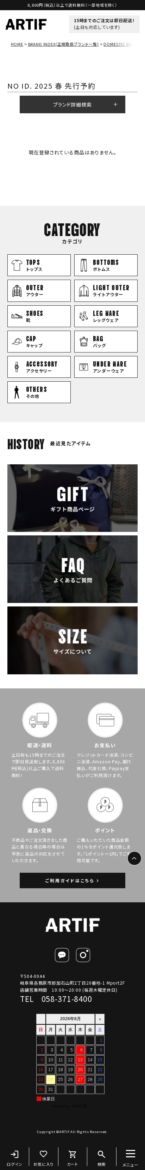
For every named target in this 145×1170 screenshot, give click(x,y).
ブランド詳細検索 (72, 104)
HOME (17, 44)
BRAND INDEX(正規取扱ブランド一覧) (63, 44)
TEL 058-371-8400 (56, 998)
